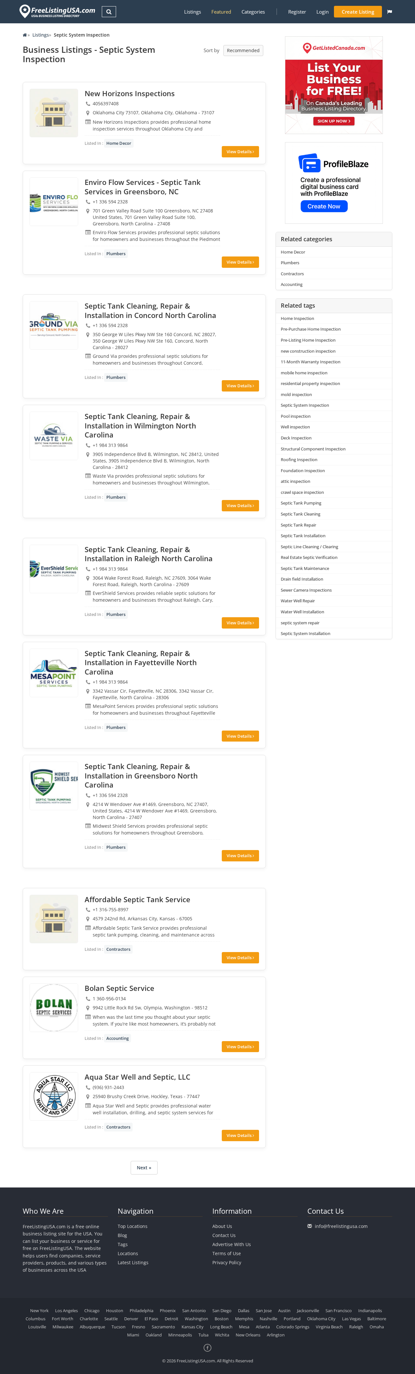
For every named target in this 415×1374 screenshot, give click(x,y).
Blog (122, 1235)
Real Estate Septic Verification (309, 557)
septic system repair (300, 623)
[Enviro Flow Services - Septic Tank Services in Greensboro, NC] (54, 202)
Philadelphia (141, 1310)
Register (297, 11)
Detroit (171, 1319)
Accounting (117, 1038)
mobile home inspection (304, 373)
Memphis (244, 1319)
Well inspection (295, 427)
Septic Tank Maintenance (305, 568)
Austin (284, 1310)
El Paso (151, 1319)
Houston (114, 1310)
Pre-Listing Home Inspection (308, 340)
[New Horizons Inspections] (54, 113)
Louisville (37, 1327)
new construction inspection (308, 351)
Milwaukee (63, 1327)
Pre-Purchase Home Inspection (311, 329)
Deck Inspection (296, 438)
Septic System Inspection (305, 405)
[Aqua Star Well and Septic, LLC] (54, 1096)
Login (322, 11)
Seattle (111, 1319)
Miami (133, 1335)
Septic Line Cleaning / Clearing (309, 547)
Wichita (222, 1335)
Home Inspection (297, 318)
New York (39, 1310)
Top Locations (133, 1226)
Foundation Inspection (303, 470)
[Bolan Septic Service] (54, 1008)
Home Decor (118, 143)
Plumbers (115, 253)
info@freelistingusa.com (341, 1226)
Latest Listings (133, 1262)
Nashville (268, 1319)
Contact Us (224, 1235)
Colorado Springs (292, 1327)
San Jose (264, 1310)
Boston (222, 1319)
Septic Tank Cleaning (300, 514)
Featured (221, 11)
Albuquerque (92, 1327)
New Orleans (248, 1335)
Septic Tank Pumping (301, 503)
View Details (240, 151)
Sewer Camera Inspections (306, 590)
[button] (389, 11)
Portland (292, 1319)
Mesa (244, 1327)
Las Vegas (351, 1319)
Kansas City (193, 1327)
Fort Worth (62, 1319)
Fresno (138, 1327)
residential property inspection (310, 383)
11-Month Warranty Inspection (310, 362)
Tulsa (203, 1335)
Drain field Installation (302, 579)
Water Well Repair (298, 601)
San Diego (221, 1310)
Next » (144, 1167)
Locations (128, 1253)
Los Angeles (66, 1310)
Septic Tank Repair (298, 525)
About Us (222, 1226)
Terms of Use (226, 1253)
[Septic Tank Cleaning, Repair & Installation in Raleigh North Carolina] (54, 569)
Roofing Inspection (299, 459)
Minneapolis (180, 1335)
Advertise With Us (231, 1244)
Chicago (92, 1310)
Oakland (154, 1335)
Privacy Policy (226, 1262)
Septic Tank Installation (303, 536)
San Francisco (339, 1310)
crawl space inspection (302, 492)
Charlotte (89, 1319)
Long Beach (221, 1327)
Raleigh (356, 1327)
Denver (131, 1319)
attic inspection (295, 481)
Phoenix (168, 1310)
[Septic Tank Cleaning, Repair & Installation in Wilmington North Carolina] (54, 436)
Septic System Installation (305, 633)
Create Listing (358, 11)
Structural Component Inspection (313, 449)
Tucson (118, 1327)
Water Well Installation (302, 612)
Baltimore (376, 1319)
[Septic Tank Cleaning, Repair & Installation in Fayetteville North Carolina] (54, 673)
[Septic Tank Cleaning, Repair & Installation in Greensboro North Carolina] (54, 786)
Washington (196, 1319)
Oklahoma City (321, 1319)
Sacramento (163, 1327)
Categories (253, 11)
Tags (123, 1244)
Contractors (118, 949)
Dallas (243, 1310)
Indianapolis (370, 1310)
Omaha (377, 1327)
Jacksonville (308, 1310)
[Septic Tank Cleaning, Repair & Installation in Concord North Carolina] (54, 325)
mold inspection (296, 394)
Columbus (35, 1319)
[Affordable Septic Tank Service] (54, 919)
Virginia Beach (329, 1327)
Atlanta (263, 1327)
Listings (192, 11)
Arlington (276, 1335)
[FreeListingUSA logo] (56, 11)
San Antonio (194, 1310)
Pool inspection (296, 416)
